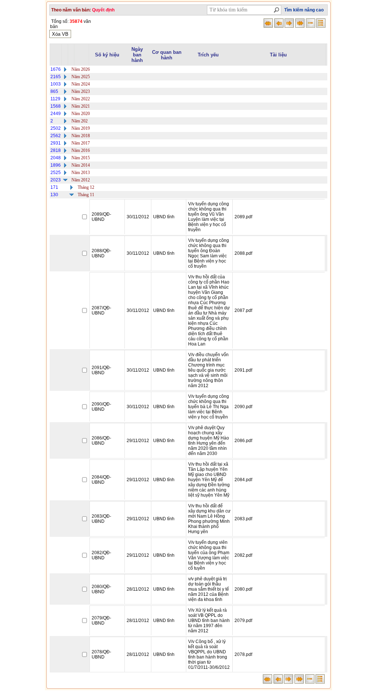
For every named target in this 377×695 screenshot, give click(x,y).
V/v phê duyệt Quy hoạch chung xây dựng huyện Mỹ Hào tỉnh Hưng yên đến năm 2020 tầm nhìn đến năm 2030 (208, 440)
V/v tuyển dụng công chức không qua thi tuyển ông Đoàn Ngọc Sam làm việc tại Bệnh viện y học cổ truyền (208, 253)
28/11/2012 (138, 589)
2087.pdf (243, 310)
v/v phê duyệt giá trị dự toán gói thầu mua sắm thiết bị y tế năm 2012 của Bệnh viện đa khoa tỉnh (208, 589)
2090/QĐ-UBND (101, 407)
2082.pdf (243, 555)
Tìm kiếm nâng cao (304, 10)
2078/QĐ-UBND (101, 654)
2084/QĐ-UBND (101, 480)
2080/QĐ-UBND (101, 589)
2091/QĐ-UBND (101, 370)
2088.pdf (243, 253)
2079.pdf (243, 620)
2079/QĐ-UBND (101, 620)
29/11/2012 (138, 440)
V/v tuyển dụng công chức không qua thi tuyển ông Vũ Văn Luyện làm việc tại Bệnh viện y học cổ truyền (208, 216)
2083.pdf (243, 518)
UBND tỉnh (164, 216)
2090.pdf (243, 406)
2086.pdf (243, 440)
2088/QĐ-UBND (101, 253)
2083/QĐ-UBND (101, 519)
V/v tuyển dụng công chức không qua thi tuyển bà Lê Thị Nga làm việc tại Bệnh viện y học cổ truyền (208, 407)
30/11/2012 (138, 216)
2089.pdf (243, 216)
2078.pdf (243, 654)
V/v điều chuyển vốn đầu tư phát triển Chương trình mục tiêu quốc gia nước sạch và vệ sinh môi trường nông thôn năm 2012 (208, 370)
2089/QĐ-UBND (101, 217)
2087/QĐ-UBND (101, 310)
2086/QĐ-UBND (101, 440)
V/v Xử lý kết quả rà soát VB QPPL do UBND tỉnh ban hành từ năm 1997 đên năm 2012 (209, 620)
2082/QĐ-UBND (101, 555)
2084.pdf (243, 479)
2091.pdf (243, 370)
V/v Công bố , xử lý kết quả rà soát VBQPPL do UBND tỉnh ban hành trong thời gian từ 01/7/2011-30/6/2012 (209, 654)
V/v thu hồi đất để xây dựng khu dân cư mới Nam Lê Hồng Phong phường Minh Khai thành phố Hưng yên (209, 518)
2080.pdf (243, 589)
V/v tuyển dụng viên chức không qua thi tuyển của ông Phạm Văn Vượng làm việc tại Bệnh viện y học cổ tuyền (208, 555)
